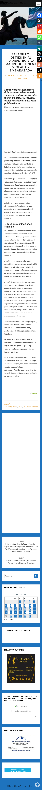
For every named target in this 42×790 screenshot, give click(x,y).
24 (30, 612)
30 (25, 616)
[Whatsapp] (39, 37)
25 (34, 612)
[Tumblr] (39, 42)
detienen (8, 406)
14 (16, 609)
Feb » (11, 619)
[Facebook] (39, 15)
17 (30, 609)
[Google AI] (39, 70)
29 (20, 616)
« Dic (6, 619)
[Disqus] (21, 443)
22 (20, 612)
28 (16, 616)
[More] (39, 75)
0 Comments (21, 78)
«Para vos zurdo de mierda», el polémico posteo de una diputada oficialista (21, 560)
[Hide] (41, 81)
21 (16, 612)
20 (11, 612)
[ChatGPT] (39, 53)
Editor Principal (15, 75)
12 (6, 609)
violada (35, 406)
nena (20, 406)
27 (11, 616)
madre (15, 406)
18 (34, 609)
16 (25, 609)
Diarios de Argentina (18, 771)
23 (25, 612)
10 (30, 605)
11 (34, 605)
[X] (39, 20)
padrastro (27, 406)
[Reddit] (39, 31)
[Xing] (39, 48)
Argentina (8, 404)
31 (30, 616)
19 (6, 612)
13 (11, 609)
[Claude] (39, 64)
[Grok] (39, 59)
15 (20, 609)
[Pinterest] (39, 26)
